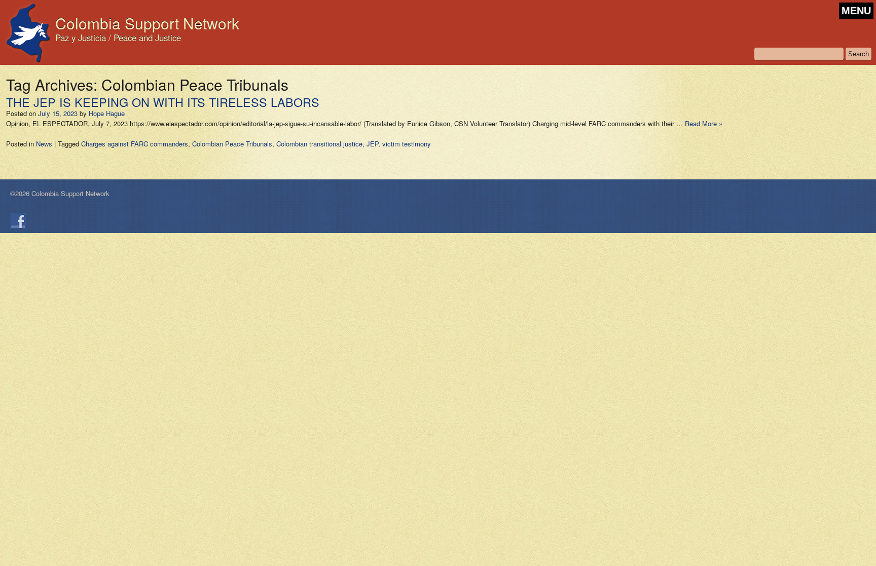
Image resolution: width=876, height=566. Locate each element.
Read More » (703, 123)
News (44, 143)
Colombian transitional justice (319, 143)
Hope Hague (107, 113)
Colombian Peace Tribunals (232, 143)
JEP (372, 143)
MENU (856, 10)
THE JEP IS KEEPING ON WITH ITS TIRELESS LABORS (162, 101)
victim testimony (406, 143)
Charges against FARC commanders (134, 143)
